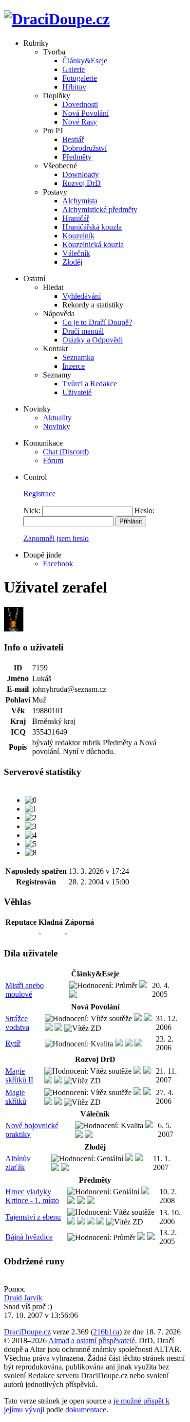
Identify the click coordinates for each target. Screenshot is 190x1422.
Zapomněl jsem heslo (56, 538)
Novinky (56, 426)
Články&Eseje (84, 60)
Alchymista (79, 201)
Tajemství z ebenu (33, 1217)
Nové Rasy (79, 122)
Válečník (76, 253)
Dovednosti (80, 104)
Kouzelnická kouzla (93, 244)
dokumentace (85, 1409)
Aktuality (57, 418)
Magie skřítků (15, 1096)
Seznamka (78, 357)
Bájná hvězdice (29, 1237)
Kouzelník (78, 236)
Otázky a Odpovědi (92, 340)
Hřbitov (74, 87)
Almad (58, 1340)
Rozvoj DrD (81, 183)
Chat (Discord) (66, 452)
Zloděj (72, 262)
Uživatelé (77, 392)
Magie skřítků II (19, 1075)
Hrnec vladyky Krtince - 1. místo (32, 1196)
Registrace (39, 493)
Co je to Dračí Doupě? (97, 322)
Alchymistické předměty (99, 209)
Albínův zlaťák (18, 1162)
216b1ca (106, 1332)
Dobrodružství (84, 148)
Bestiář (73, 139)
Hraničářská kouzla (92, 227)
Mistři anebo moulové (24, 989)
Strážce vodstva (17, 1022)
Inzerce (73, 366)
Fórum (53, 460)
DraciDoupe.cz (27, 1332)
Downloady (80, 174)
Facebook (58, 563)
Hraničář (75, 218)
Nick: (31, 510)
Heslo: (144, 510)
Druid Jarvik (23, 1298)
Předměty (77, 157)
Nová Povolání (85, 113)
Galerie (73, 69)
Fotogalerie (79, 78)
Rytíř (12, 1043)
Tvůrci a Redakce (89, 383)
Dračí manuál (83, 331)
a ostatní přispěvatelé (103, 1340)
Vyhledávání (81, 296)
